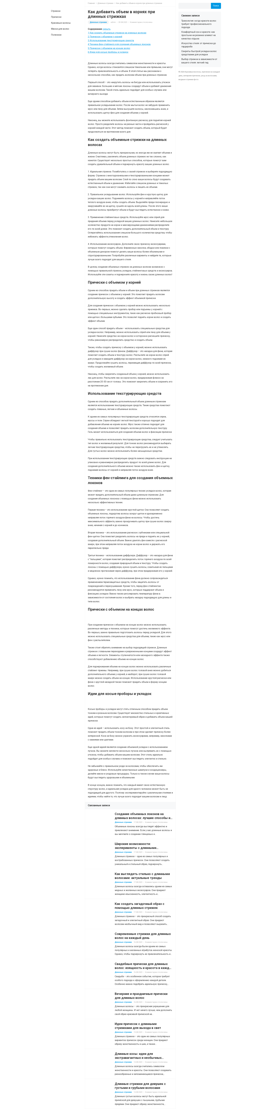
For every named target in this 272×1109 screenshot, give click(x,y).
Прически (56, 17)
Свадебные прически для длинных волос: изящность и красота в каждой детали (144, 968)
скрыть (106, 29)
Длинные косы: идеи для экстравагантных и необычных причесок (138, 1058)
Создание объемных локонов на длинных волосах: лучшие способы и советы (142, 818)
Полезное (56, 34)
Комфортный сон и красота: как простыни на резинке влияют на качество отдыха (198, 35)
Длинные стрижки (105, 3)
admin (113, 22)
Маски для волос (60, 28)
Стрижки (55, 11)
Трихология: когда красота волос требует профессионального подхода (198, 24)
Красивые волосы (61, 23)
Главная (91, 3)
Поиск (216, 6)
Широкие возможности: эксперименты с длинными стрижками (135, 848)
